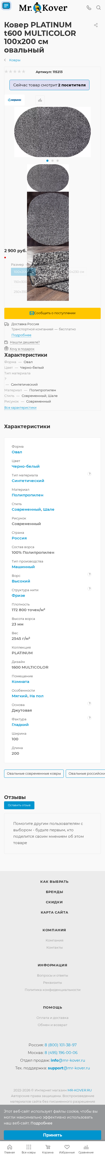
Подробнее (21, 335)
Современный (26, 509)
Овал (17, 451)
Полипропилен (27, 495)
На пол (37, 695)
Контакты (54, 947)
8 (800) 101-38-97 (61, 1044)
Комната (20, 681)
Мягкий (20, 695)
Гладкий (20, 724)
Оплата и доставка (52, 1018)
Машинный (23, 566)
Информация (53, 965)
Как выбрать (54, 881)
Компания (54, 930)
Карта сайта (54, 912)
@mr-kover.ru (68, 1060)
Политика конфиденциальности (53, 990)
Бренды (54, 892)
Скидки (54, 902)
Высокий (21, 581)
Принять (52, 1135)
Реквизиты (52, 982)
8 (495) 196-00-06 (61, 1052)
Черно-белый (26, 466)
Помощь (52, 1007)
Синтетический (28, 480)
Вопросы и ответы (52, 975)
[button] (47, 160)
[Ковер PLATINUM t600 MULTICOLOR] (52, 132)
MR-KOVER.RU (80, 1090)
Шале (49, 509)
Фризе (18, 595)
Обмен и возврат (52, 1025)
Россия (19, 538)
